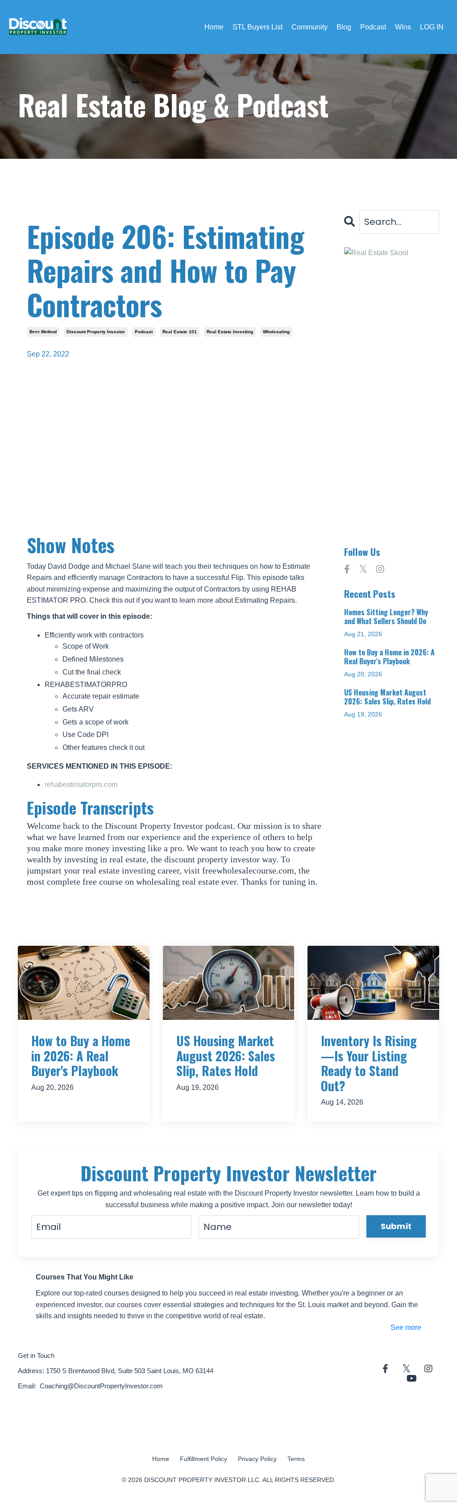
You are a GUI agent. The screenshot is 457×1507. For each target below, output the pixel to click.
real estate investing (230, 331)
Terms (296, 1458)
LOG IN (432, 27)
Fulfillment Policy (203, 1458)
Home (214, 27)
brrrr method (43, 331)
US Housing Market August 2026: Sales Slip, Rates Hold (387, 696)
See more (406, 1327)
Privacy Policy (257, 1458)
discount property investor (95, 331)
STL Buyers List (258, 27)
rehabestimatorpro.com (81, 784)
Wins (403, 27)
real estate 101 (179, 331)
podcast (144, 331)
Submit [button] (396, 1226)
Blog (344, 27)
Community (309, 27)
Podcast (373, 27)
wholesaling (276, 331)
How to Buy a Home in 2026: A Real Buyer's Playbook (389, 656)
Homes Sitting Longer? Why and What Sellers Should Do (386, 616)
